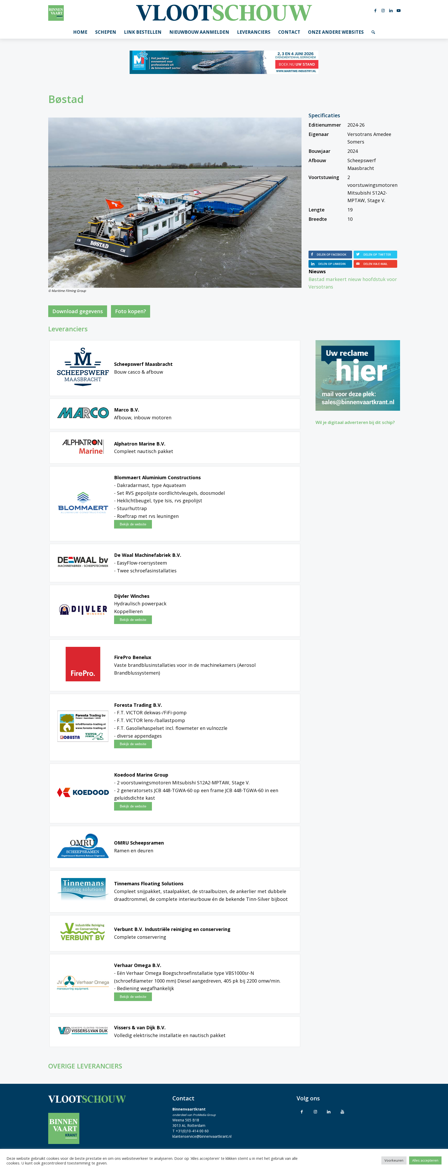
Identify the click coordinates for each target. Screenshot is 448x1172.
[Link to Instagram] (315, 1111)
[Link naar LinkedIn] (391, 10)
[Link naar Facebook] (375, 10)
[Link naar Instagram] (383, 10)
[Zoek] (373, 32)
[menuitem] (80, 32)
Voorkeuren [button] (393, 1160)
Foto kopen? (130, 311)
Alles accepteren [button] (425, 1160)
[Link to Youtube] (342, 1111)
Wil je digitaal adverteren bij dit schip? (355, 422)
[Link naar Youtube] (399, 10)
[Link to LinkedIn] (329, 1111)
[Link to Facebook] (302, 1111)
